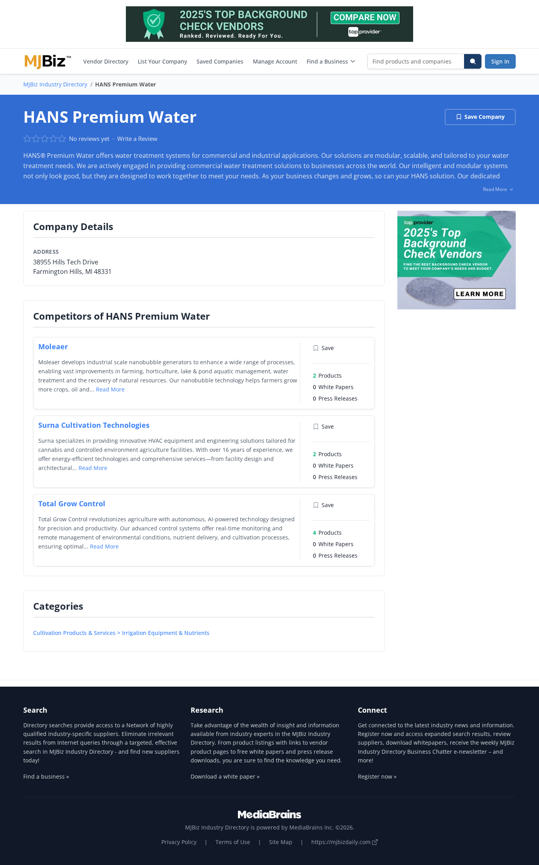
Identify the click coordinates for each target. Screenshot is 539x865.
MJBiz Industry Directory (55, 84)
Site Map (280, 842)
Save (328, 348)
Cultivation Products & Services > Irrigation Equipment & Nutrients (121, 633)
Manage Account (275, 61)
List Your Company (162, 61)
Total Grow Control (71, 503)
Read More (110, 389)
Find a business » (46, 776)
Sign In (500, 61)
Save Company (484, 116)
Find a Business (327, 61)
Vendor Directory (105, 61)
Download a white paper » (225, 776)
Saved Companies (220, 61)
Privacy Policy (179, 842)
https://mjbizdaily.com (341, 842)
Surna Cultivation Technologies (94, 425)
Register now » (377, 776)
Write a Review (137, 138)
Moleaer (53, 346)
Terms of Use (232, 842)
